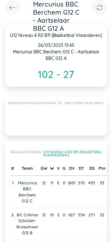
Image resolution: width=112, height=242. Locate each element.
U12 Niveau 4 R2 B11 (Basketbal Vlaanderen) (72, 153)
